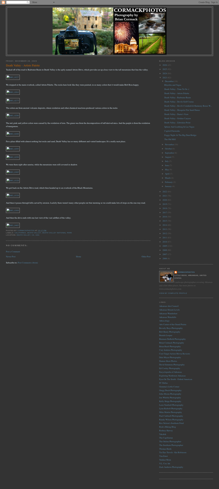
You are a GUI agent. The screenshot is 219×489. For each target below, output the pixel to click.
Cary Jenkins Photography (170, 349)
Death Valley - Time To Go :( (176, 89)
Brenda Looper (165, 335)
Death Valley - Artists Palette (176, 93)
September (170, 152)
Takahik (162, 434)
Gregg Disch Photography (170, 390)
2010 (165, 241)
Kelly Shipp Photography (170, 401)
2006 (165, 258)
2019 (165, 204)
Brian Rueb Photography (170, 346)
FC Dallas (163, 382)
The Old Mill (170, 139)
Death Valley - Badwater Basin (177, 97)
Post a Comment (13, 251)
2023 (165, 77)
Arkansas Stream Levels (169, 309)
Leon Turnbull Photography (171, 404)
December (169, 81)
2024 (165, 73)
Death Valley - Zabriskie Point (177, 122)
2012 (165, 233)
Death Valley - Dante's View (176, 114)
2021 (165, 195)
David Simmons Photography (172, 364)
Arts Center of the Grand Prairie (172, 324)
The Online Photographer (170, 441)
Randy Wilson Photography (171, 419)
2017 (165, 212)
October (168, 148)
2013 (165, 229)
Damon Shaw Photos (168, 361)
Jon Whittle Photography (170, 397)
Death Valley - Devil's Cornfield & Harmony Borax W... (188, 105)
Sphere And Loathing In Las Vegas (179, 126)
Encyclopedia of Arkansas (170, 371)
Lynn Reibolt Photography (170, 408)
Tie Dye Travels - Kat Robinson (172, 452)
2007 (165, 254)
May (167, 169)
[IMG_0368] (13, 210)
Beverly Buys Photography (171, 328)
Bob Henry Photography (169, 331)
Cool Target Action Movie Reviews (174, 353)
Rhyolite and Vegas (172, 84)
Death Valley (34, 233)
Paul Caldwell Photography (171, 415)
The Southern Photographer (171, 445)
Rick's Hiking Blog (167, 426)
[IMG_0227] (13, 77)
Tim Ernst (163, 456)
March (168, 177)
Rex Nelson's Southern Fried (171, 423)
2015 (165, 220)
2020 (165, 199)
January (168, 186)
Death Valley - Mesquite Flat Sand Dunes (182, 110)
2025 (165, 69)
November (169, 144)
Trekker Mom (165, 459)
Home (78, 256)
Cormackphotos (186, 272)
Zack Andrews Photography (171, 467)
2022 (165, 191)
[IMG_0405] (13, 225)
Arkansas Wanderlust (168, 313)
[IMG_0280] (13, 115)
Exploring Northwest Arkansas (172, 375)
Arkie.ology (164, 320)
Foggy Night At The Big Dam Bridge (180, 135)
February (169, 182)
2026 (165, 65)
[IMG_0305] (13, 172)
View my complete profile (173, 293)
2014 (165, 225)
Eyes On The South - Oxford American (175, 379)
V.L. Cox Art (164, 463)
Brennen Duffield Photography (172, 339)
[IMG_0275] (13, 100)
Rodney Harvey (166, 430)
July (167, 161)
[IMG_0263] (13, 92)
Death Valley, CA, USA (28, 235)
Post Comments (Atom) (28, 262)
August (168, 156)
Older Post (146, 256)
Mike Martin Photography (170, 412)
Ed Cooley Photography (169, 368)
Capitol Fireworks (172, 130)
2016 (165, 216)
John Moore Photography (170, 393)
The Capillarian (166, 437)
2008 (165, 250)
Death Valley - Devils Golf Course (179, 101)
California (20, 233)
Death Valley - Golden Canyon (177, 118)
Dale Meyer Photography (170, 357)
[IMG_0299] (13, 157)
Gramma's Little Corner (169, 386)
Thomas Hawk (165, 448)
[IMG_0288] (13, 133)
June (167, 165)
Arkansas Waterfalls (167, 317)
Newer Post (11, 256)
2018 (165, 208)
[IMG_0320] (13, 180)
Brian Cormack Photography (171, 342)
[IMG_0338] (13, 195)
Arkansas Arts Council (169, 306)
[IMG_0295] (13, 148)
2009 (165, 245)
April (167, 173)
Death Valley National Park (57, 233)
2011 (165, 237)
